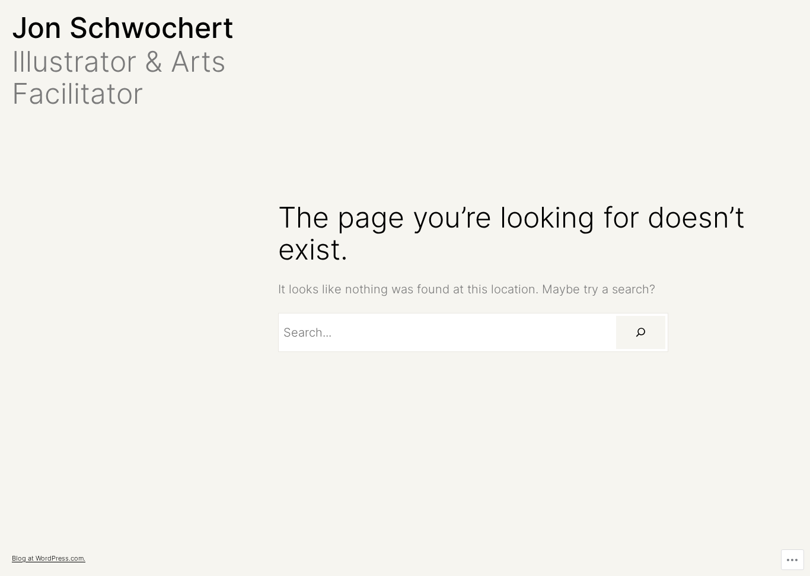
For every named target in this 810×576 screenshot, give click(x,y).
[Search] (640, 332)
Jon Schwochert (123, 27)
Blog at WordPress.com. (48, 558)
